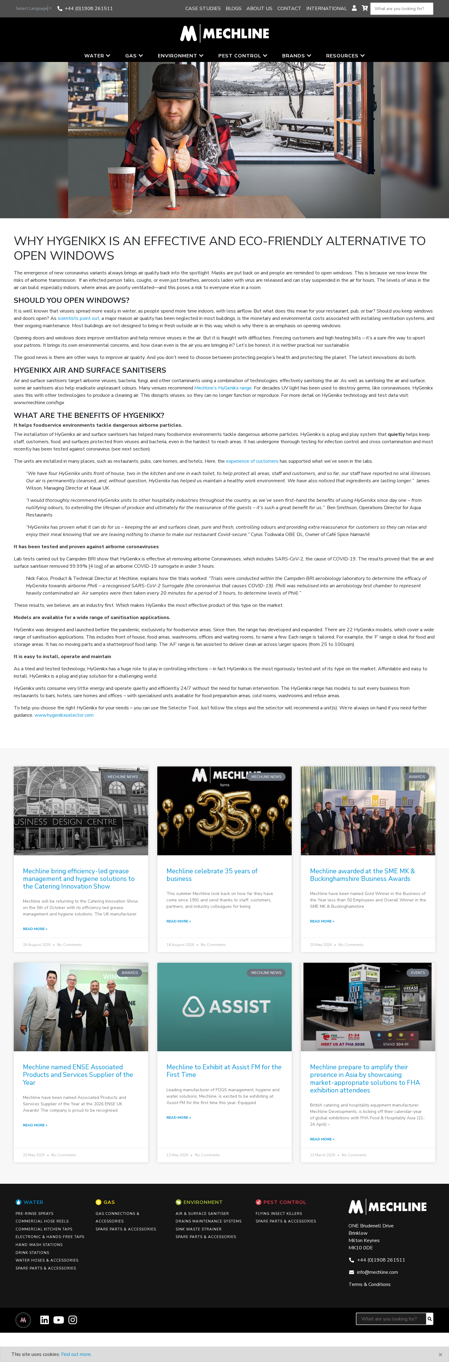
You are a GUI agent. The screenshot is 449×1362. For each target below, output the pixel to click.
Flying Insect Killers (279, 1213)
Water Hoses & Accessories (47, 1260)
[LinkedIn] (44, 1322)
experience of (240, 461)
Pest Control (285, 1202)
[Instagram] (72, 1322)
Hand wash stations (39, 1244)
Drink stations (32, 1252)
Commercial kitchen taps (44, 1229)
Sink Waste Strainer (199, 1229)
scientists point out (78, 318)
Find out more (76, 1354)
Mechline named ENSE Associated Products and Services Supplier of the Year (78, 1075)
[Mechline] (224, 33)
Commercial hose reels (42, 1221)
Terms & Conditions (370, 1284)
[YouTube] (58, 1322)
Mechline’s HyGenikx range (223, 388)
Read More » (35, 928)
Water (33, 1202)
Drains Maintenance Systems (209, 1221)
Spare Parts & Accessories (46, 1268)
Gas (109, 1202)
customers (267, 461)
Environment (203, 1202)
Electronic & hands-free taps (50, 1236)
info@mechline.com (377, 1272)
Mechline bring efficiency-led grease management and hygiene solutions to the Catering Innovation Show (79, 879)
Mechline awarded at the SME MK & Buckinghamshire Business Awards (362, 875)
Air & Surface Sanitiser (202, 1213)
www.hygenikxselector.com (64, 715)
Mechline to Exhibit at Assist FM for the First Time (224, 1071)
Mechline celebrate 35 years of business (211, 875)
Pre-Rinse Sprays (34, 1213)
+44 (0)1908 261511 (89, 8)
